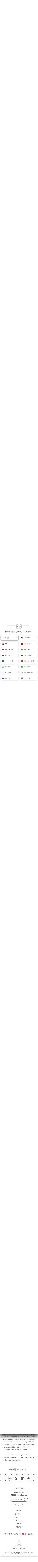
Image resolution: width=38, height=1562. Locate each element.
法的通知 (19, 1527)
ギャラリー (19, 1514)
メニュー (19, 1520)
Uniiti (22, 1548)
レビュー (19, 1517)
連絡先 (19, 1523)
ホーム (19, 1511)
